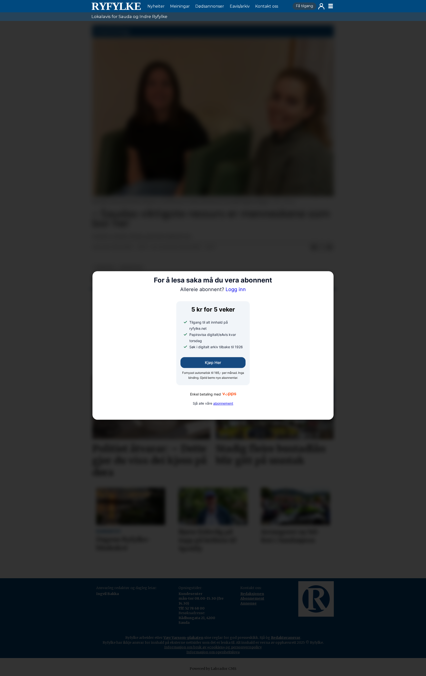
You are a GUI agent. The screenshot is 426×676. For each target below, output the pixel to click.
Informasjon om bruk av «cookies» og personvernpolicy (213, 647)
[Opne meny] (330, 6)
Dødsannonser (209, 6)
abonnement (223, 403)
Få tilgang (304, 6)
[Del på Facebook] (314, 247)
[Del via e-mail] (329, 247)
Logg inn (321, 6)
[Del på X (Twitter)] (321, 247)
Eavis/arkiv (240, 6)
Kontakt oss (266, 6)
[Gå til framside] (116, 6)
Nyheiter (156, 6)
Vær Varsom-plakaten (183, 637)
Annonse (248, 603)
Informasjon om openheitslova (213, 652)
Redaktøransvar (285, 637)
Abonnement (252, 598)
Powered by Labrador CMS (213, 668)
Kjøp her (213, 362)
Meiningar (180, 6)
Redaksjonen (252, 594)
